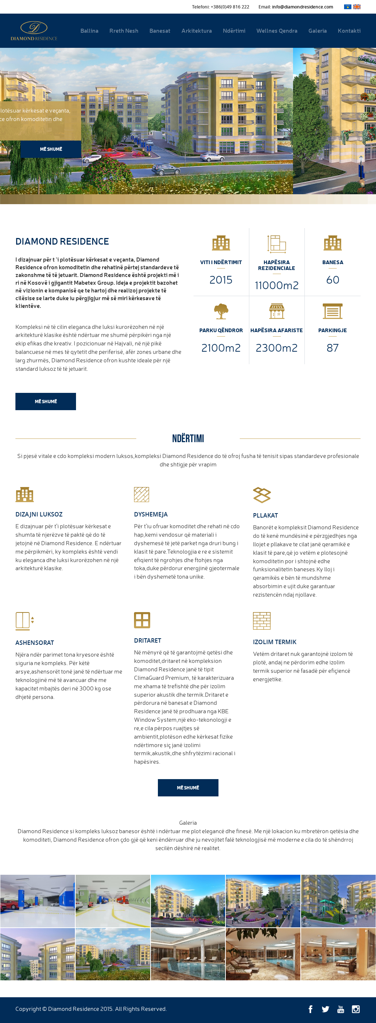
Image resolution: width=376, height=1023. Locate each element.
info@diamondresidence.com (302, 7)
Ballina (89, 30)
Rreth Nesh (123, 30)
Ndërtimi (234, 30)
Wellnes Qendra (276, 30)
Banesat (159, 30)
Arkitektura (196, 30)
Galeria (317, 30)
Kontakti (349, 30)
